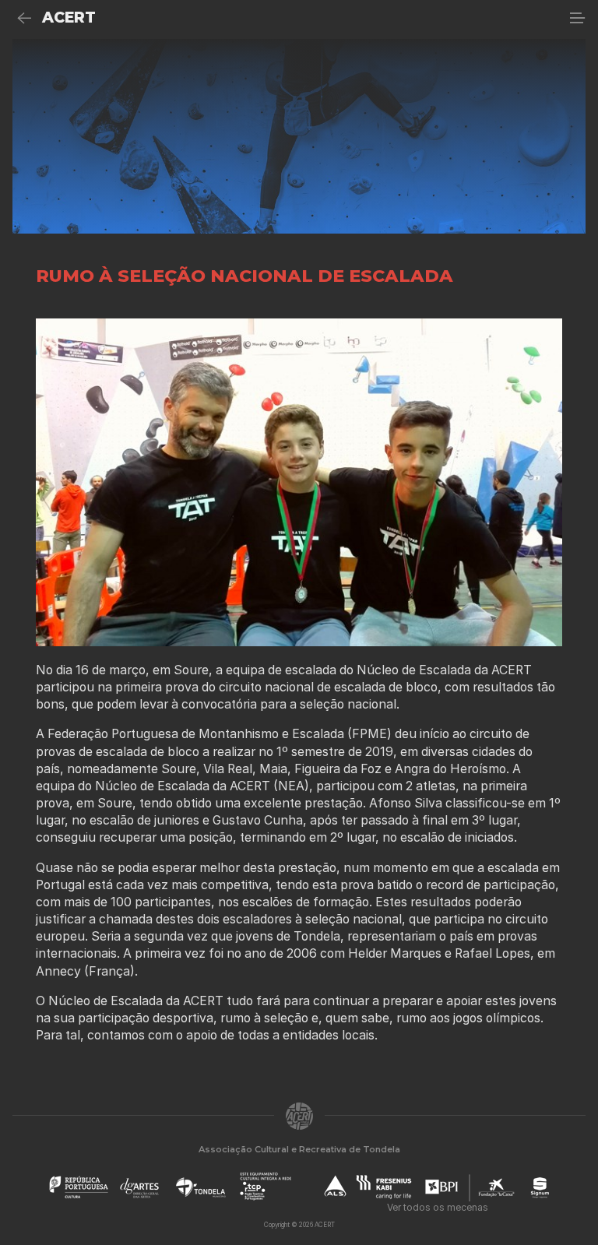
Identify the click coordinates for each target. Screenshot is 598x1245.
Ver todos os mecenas (437, 1207)
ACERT (69, 17)
